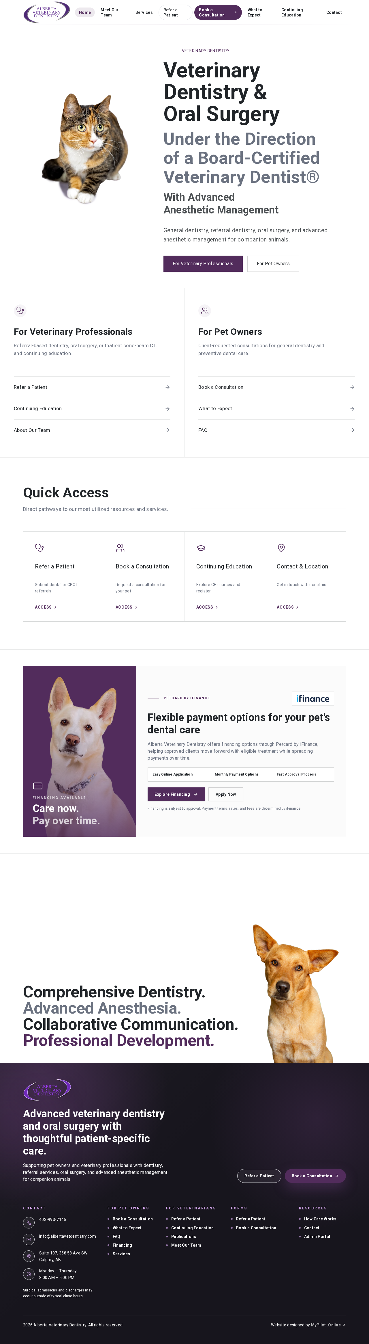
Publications (183, 1236)
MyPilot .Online (326, 1325)
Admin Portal (317, 1236)
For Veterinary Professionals (203, 263)
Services (144, 12)
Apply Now (226, 794)
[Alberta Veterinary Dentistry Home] (46, 12)
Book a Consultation (212, 12)
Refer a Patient (170, 12)
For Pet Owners (273, 263)
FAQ (117, 1236)
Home (85, 12)
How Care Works (320, 1219)
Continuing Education (292, 12)
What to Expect (255, 12)
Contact (334, 12)
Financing (122, 1245)
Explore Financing (172, 794)
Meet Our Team (109, 12)
